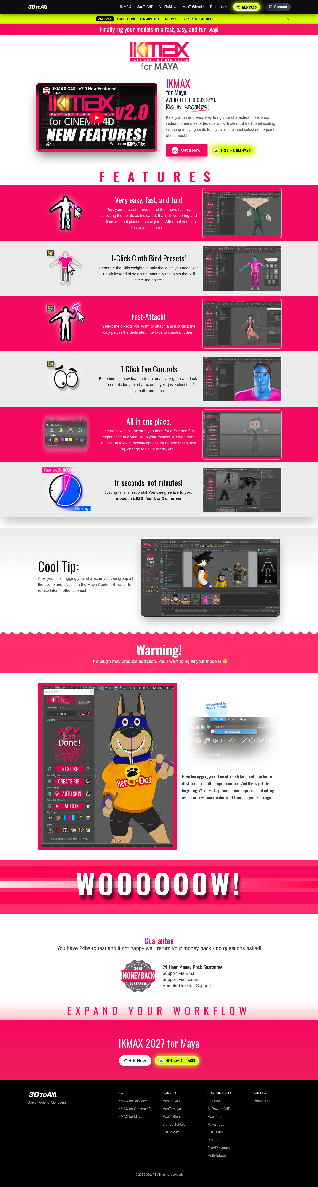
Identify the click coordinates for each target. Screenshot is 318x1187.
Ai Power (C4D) (219, 1109)
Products (217, 7)
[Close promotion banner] (288, 19)
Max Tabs (214, 1116)
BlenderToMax (173, 1124)
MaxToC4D (145, 7)
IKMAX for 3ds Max (132, 1101)
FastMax (214, 1101)
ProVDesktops (218, 1148)
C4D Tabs (215, 1132)
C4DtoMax (170, 1132)
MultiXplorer (216, 1155)
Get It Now (135, 1060)
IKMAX (125, 7)
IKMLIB (213, 1140)
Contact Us (261, 1101)
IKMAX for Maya (129, 1116)
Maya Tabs (215, 1124)
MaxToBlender (194, 7)
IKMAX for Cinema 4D (134, 1109)
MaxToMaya (168, 7)
